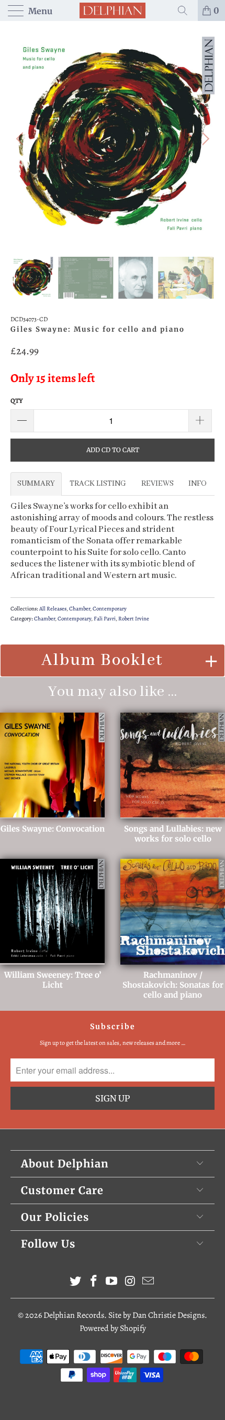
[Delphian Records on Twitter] (76, 1282)
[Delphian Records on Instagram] (130, 1282)
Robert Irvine (133, 618)
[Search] (186, 10)
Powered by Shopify (113, 1328)
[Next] (204, 139)
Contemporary (110, 609)
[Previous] (21, 139)
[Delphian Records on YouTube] (112, 1282)
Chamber (79, 609)
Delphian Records (73, 1315)
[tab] (36, 483)
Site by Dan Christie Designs (156, 1315)
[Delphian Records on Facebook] (94, 1282)
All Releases (52, 609)
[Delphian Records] (113, 10)
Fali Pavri (105, 618)
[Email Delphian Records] (148, 1282)
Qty (16, 400)
